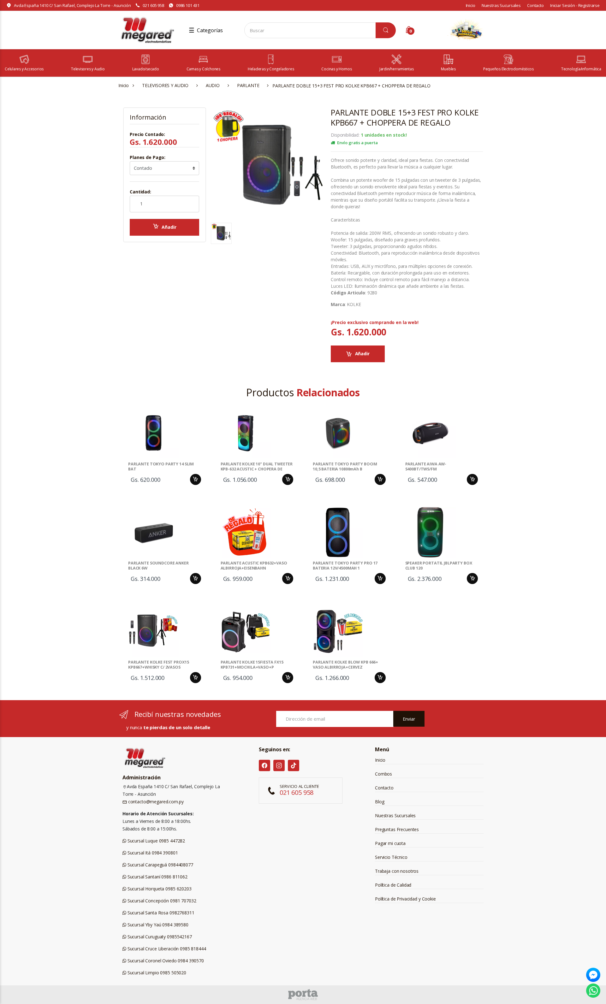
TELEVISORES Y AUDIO (165, 85)
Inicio (470, 5)
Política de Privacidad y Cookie (405, 899)
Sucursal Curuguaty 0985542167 (159, 937)
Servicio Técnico (391, 857)
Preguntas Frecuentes (397, 829)
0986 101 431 (187, 5)
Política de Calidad (393, 885)
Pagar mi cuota (390, 843)
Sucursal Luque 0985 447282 (155, 841)
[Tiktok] (293, 765)
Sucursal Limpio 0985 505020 (156, 973)
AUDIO (213, 85)
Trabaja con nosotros (397, 871)
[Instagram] (279, 765)
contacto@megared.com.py (155, 802)
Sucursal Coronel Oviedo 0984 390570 (165, 961)
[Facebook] (264, 765)
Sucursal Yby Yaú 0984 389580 (157, 925)
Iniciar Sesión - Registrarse (575, 5)
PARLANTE (248, 85)
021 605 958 (153, 5)
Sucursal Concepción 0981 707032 (161, 901)
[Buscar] (386, 30)
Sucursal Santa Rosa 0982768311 (160, 913)
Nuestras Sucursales (501, 5)
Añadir (169, 227)
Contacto (535, 5)
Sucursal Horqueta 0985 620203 (159, 889)
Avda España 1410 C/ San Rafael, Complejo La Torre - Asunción (72, 5)
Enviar (409, 719)
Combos (383, 774)
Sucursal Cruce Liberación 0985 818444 (166, 949)
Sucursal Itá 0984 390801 (152, 853)
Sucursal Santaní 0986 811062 (156, 877)
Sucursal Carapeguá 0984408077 (159, 865)
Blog (379, 802)
